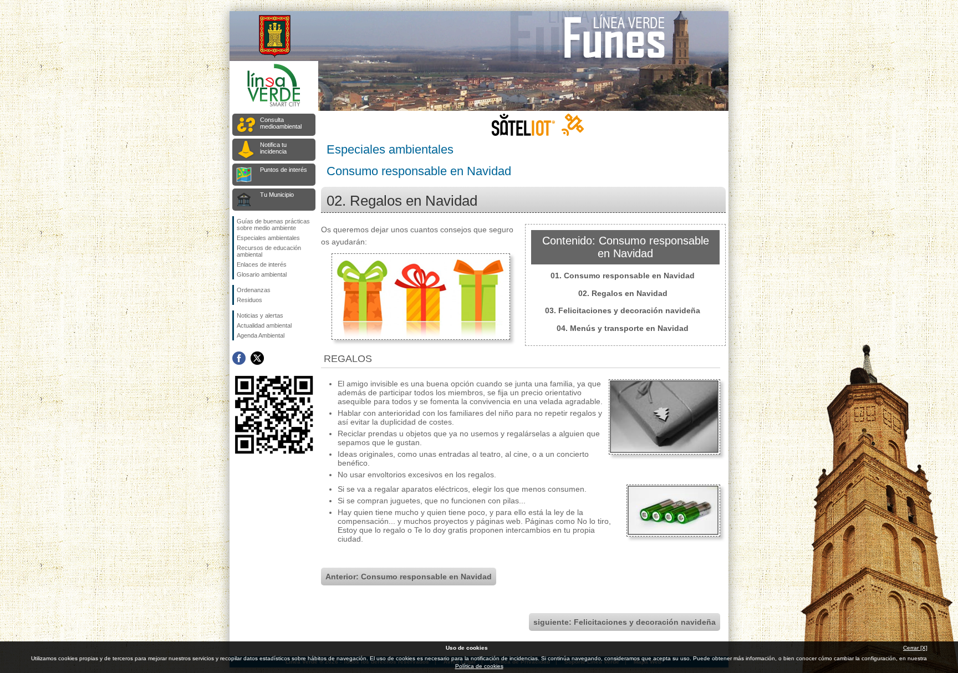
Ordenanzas (254, 290)
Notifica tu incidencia (273, 148)
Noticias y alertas (260, 315)
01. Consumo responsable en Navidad (623, 275)
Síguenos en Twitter (257, 358)
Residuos (249, 300)
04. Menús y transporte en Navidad (623, 328)
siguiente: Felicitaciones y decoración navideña (624, 622)
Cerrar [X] (915, 648)
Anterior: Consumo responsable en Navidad (408, 576)
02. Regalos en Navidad (622, 293)
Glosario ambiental (262, 274)
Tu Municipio (277, 194)
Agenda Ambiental (260, 335)
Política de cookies (479, 666)
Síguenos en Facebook (239, 358)
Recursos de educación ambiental (269, 251)
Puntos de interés (283, 169)
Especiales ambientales (268, 237)
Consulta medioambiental (281, 123)
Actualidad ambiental (264, 325)
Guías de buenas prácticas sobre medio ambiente (273, 224)
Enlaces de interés (262, 264)
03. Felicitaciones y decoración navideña (622, 310)
